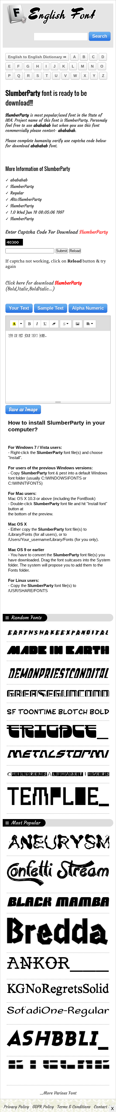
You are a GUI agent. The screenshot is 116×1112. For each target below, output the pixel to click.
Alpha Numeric (88, 308)
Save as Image (23, 409)
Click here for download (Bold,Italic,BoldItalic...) (43, 286)
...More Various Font (58, 1093)
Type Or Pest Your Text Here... (27, 336)
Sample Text (50, 308)
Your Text (19, 308)
